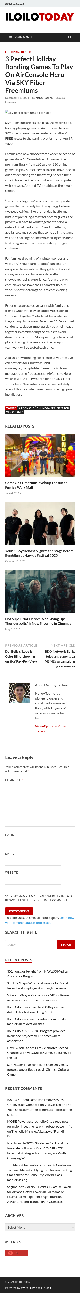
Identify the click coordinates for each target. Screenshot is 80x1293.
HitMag (46, 1288)
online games (46, 408)
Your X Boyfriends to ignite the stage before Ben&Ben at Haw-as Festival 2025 (39, 553)
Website (11, 872)
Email (10, 853)
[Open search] (70, 37)
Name (10, 834)
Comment (14, 780)
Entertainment (14, 52)
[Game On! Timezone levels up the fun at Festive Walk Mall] (40, 457)
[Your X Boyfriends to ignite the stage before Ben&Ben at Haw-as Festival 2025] (40, 525)
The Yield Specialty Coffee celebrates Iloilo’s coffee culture (39, 1109)
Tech (29, 52)
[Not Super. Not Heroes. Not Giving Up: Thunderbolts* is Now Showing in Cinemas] (40, 593)
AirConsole (26, 408)
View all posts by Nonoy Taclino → (50, 728)
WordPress (28, 1288)
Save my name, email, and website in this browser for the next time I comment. (38, 898)
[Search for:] (40, 944)
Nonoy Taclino (44, 97)
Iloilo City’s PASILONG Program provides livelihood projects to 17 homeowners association (36, 1036)
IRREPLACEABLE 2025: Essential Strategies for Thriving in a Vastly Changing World (37, 1153)
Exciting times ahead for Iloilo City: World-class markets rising (39, 1175)
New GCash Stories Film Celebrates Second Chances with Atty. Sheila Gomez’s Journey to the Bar (39, 1052)
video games (14, 412)
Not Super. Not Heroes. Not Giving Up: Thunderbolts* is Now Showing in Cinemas (38, 621)
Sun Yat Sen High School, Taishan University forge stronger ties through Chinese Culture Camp (38, 1069)
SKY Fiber (63, 408)
